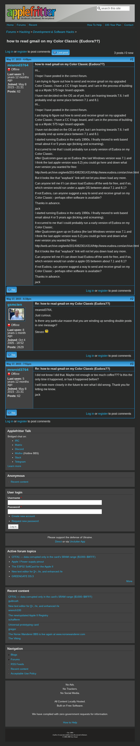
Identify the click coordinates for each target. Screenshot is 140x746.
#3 (131, 364)
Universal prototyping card (23, 624)
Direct (58, 541)
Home (10, 24)
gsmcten (14, 304)
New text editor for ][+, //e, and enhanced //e (37, 571)
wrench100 (14, 610)
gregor (12, 629)
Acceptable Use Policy (23, 673)
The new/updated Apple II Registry (28, 615)
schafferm (14, 619)
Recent (33, 24)
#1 (131, 59)
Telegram (20, 461)
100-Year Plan (113, 24)
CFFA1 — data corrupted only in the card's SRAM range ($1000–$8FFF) (54, 556)
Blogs (14, 654)
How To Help (94, 24)
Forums (21, 24)
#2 (131, 298)
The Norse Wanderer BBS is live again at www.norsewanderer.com (46, 634)
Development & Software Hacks (53, 31)
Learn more (14, 466)
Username (15, 497)
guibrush (13, 600)
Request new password (25, 521)
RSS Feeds (17, 664)
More (129, 581)
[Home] (31, 18)
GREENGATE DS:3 (23, 576)
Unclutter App (77, 541)
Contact (128, 24)
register (22, 51)
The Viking (14, 638)
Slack (18, 457)
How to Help (70, 722)
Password (15, 506)
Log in (9, 51)
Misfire (19, 453)
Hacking (24, 31)
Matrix (18, 444)
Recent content (19, 481)
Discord (19, 449)
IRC (17, 440)
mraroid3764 (17, 65)
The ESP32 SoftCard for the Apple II (32, 566)
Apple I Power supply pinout (28, 561)
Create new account (23, 516)
